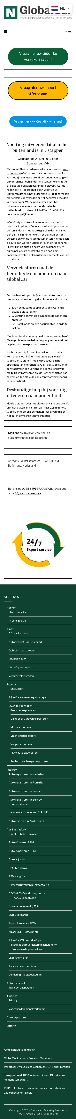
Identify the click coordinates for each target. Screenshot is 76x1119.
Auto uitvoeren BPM (21, 842)
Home (10, 607)
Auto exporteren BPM (22, 850)
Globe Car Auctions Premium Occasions (28, 1058)
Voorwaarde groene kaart (27, 949)
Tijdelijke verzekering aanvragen (28, 697)
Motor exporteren (22, 727)
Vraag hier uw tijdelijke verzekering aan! (38, 56)
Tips (9, 628)
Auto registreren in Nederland (27, 774)
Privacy (13, 1000)
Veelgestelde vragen (21, 675)
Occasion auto (17, 658)
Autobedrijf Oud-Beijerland (25, 641)
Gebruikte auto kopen (22, 650)
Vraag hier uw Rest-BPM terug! (38, 121)
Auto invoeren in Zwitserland (26, 821)
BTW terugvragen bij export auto (29, 884)
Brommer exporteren (23, 710)
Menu (68, 31)
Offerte (11, 1025)
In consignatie (17, 620)
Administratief (15, 829)
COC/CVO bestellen (23, 897)
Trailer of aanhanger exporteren (30, 761)
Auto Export (16, 688)
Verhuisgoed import (21, 667)
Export (11, 684)
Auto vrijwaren (18, 859)
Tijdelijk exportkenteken (23, 966)
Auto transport (16, 983)
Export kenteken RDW (22, 923)
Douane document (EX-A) (24, 906)
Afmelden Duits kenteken (19, 1049)
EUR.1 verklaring (18, 914)
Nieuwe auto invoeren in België (29, 812)
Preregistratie (19, 804)
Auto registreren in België (24, 799)
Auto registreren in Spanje (25, 791)
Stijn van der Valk (38, 163)
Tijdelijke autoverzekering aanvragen (33, 944)
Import (11, 769)
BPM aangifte (17, 876)
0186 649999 (31, 488)
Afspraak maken (18, 633)
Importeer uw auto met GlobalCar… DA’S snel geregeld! (38, 1066)
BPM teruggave (18, 867)
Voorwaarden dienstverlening (27, 1008)
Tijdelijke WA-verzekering (24, 940)
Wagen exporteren (22, 744)
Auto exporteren (17, 1017)
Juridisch (12, 995)
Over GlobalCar (18, 612)
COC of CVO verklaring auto (26, 893)
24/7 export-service (28, 493)
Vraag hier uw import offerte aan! (38, 90)
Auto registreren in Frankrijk (26, 782)
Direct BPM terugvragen (23, 834)
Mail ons (13, 433)
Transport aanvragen (21, 987)
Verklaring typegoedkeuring (25, 974)
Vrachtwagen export (23, 735)
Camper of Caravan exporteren (29, 718)
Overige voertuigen (21, 705)
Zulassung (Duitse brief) (23, 931)
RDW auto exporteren (24, 752)
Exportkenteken (18, 957)
